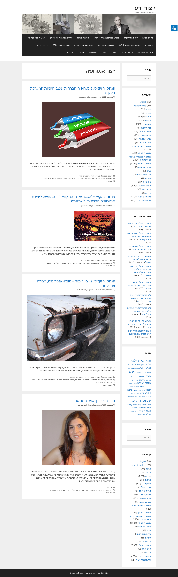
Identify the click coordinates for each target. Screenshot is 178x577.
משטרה (141, 386)
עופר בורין (146, 393)
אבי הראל (139, 360)
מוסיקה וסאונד (144, 142)
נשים (149, 171)
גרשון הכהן (149, 45)
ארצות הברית (146, 372)
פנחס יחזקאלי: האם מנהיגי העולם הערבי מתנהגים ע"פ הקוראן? (139, 236)
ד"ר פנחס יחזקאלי (131, 38)
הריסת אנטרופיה (99, 263)
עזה (135, 393)
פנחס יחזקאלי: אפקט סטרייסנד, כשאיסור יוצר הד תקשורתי (139, 285)
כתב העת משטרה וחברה (83, 45)
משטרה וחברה (144, 167)
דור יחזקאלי (146, 128)
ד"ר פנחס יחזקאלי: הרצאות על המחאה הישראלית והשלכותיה (139, 311)
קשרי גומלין (84, 490)
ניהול (68, 263)
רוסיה (149, 408)
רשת (77, 490)
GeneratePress (76, 573)
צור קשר (70, 52)
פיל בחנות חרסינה (140, 396)
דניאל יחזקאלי (145, 131)
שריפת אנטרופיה (50, 178)
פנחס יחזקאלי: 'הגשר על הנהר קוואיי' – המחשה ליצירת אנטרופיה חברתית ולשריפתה (73, 199)
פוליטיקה (147, 182)
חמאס (142, 377)
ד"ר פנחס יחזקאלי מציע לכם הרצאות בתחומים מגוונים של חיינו (140, 298)
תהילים (148, 414)
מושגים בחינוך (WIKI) (61, 45)
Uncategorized (139, 105)
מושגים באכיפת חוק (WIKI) (129, 45)
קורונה (148, 193)
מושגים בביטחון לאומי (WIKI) (61, 38)
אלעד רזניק (145, 367)
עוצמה (91, 490)
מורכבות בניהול (83, 38)
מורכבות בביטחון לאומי (36, 38)
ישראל (137, 380)
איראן (131, 361)
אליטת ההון (132, 364)
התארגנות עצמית (84, 380)
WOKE (148, 361)
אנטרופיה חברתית (98, 178)
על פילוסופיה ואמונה (145, 52)
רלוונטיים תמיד (84, 176)
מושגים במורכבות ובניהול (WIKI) (106, 38)
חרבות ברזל (135, 376)
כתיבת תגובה (107, 385)
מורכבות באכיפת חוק (106, 45)
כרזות (132, 380)
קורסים (104, 52)
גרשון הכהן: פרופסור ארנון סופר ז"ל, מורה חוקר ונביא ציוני (139, 324)
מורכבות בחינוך (42, 45)
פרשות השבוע (127, 52)
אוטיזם (148, 113)
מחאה (135, 383)
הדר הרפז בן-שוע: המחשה (95, 400)
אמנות (148, 120)
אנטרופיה (109, 178)
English (142, 102)
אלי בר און (146, 364)
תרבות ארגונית (141, 414)
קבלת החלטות (137, 405)
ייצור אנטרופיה (85, 178)
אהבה (148, 109)
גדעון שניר (138, 372)
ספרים (114, 52)
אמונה (148, 116)
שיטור (141, 411)
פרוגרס (148, 405)
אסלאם (130, 368)
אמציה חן (136, 368)
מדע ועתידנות (145, 139)
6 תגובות (109, 266)
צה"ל (143, 405)
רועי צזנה (142, 408)
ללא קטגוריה (145, 135)
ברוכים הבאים (147, 38)
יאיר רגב (142, 380)
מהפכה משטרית (144, 383)
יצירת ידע (51, 380)
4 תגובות (109, 181)
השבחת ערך (87, 263)
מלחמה (130, 383)
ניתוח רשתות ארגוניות (139, 390)
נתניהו (129, 390)
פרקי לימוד (93, 52)
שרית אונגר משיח (143, 200)
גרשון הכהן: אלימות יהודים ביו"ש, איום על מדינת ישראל (139, 259)
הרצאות (81, 52)
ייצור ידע (145, 8)
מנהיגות (148, 387)
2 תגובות (109, 493)
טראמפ (148, 380)
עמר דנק (131, 393)
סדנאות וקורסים (144, 174)
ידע (76, 380)
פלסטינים (131, 396)
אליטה (138, 364)
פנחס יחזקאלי (95, 176)
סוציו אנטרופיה (73, 178)
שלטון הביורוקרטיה (68, 490)
